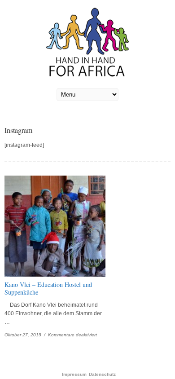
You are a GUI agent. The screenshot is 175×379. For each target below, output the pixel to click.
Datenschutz (102, 374)
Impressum (74, 374)
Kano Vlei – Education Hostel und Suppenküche (48, 288)
